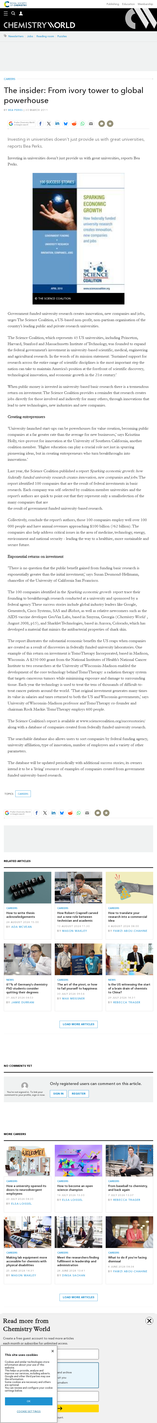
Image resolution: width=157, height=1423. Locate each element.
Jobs (30, 36)
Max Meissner (73, 998)
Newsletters (16, 36)
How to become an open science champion (75, 1188)
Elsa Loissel (21, 1203)
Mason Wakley (74, 931)
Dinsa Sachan (73, 1275)
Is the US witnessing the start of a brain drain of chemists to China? (129, 988)
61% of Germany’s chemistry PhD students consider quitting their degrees (26, 988)
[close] (149, 114)
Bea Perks (15, 110)
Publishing (113, 4)
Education (128, 4)
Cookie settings (29, 1411)
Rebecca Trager (127, 1002)
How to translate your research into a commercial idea (127, 917)
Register (79, 1093)
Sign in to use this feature (131, 114)
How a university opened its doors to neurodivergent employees (26, 1190)
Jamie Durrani (22, 1002)
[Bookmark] (110, 123)
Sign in (58, 1093)
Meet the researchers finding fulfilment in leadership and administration (78, 1261)
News (10, 979)
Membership (145, 4)
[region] (28, 1384)
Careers (9, 79)
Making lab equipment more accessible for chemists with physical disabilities (26, 1261)
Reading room (45, 36)
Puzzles (62, 36)
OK (29, 1401)
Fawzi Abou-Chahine (130, 931)
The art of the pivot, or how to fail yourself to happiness (77, 986)
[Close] (52, 1351)
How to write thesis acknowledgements (20, 915)
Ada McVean (21, 927)
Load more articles (78, 1024)
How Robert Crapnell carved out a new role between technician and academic (77, 917)
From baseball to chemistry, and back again (128, 1188)
